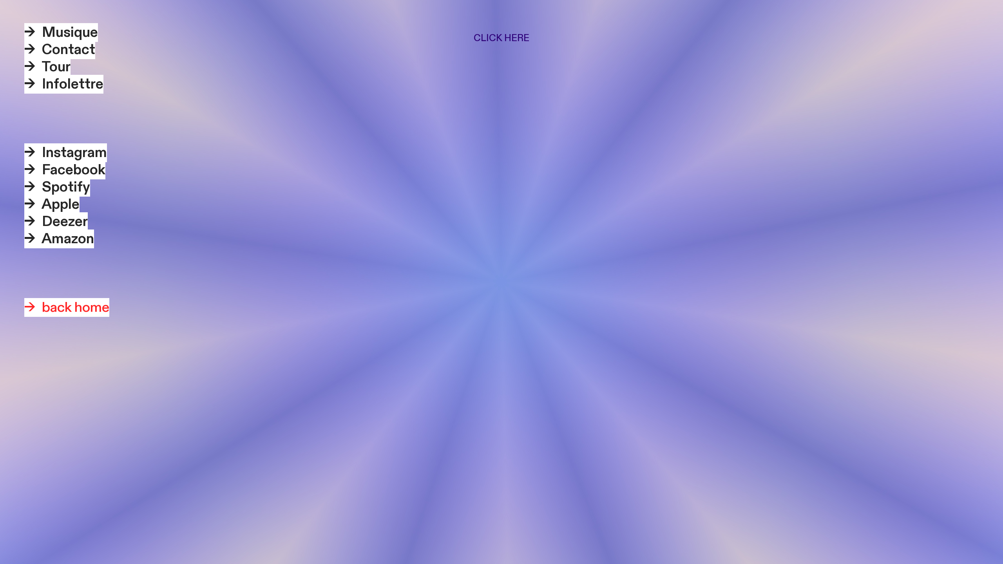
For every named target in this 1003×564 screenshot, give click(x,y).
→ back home (66, 307)
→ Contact (59, 49)
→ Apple (52, 204)
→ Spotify (57, 187)
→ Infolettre (63, 84)
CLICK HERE (501, 38)
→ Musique (61, 32)
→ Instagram (65, 152)
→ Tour (47, 67)
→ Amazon (59, 239)
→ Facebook (64, 170)
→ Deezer (56, 221)
